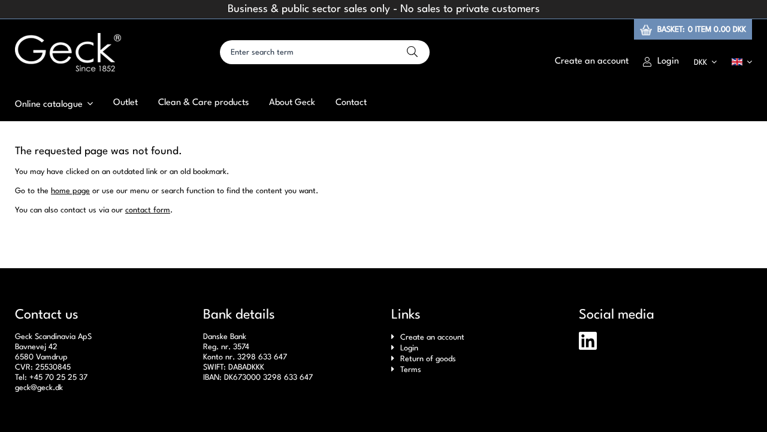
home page (70, 191)
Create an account (432, 337)
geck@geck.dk (39, 388)
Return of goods (428, 359)
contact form (147, 210)
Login (409, 348)
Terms (410, 370)
